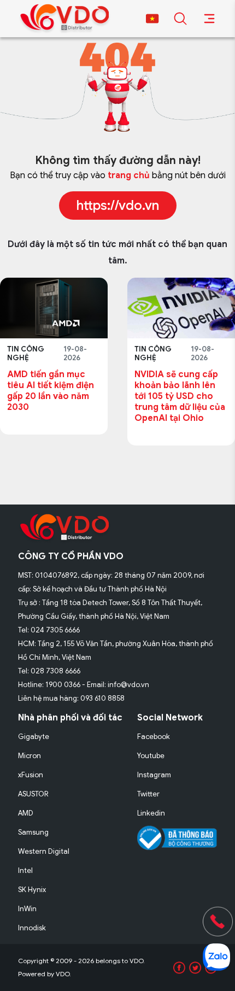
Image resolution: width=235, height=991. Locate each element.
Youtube (150, 755)
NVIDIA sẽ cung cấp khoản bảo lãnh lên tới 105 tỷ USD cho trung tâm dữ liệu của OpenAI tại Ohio (179, 396)
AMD (25, 813)
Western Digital (43, 851)
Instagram (154, 774)
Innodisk (32, 928)
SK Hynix (32, 889)
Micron (29, 755)
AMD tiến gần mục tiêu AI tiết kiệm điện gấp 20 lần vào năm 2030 (50, 391)
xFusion (30, 774)
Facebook (153, 736)
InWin (27, 908)
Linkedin (151, 813)
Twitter (148, 794)
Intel (25, 870)
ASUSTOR (33, 794)
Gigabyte (33, 736)
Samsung (33, 832)
